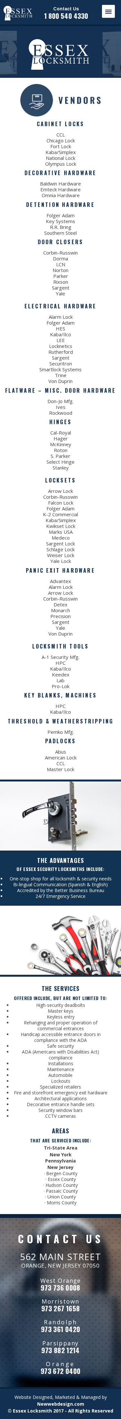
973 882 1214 (60, 1350)
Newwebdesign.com (60, 1404)
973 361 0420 (60, 1329)
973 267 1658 (60, 1308)
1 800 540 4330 (66, 16)
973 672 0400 (61, 1371)
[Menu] (108, 11)
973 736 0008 (60, 1287)
